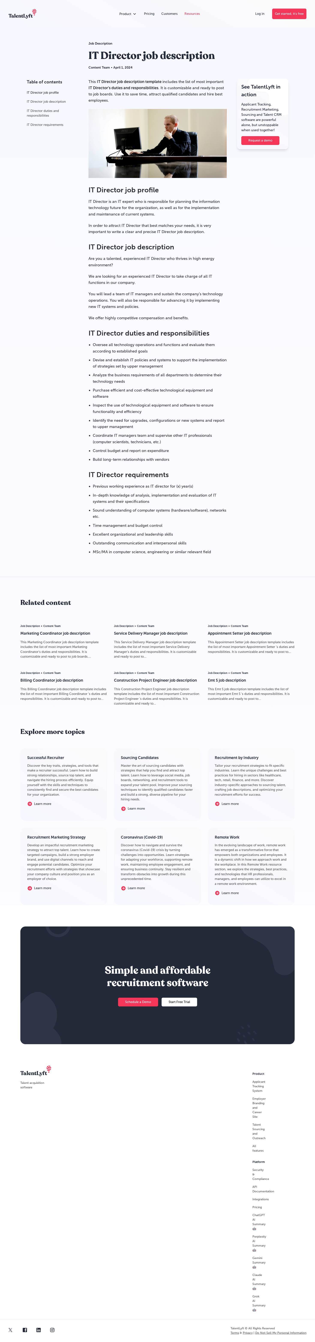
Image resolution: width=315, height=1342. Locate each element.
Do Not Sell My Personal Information (280, 1333)
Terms (235, 1333)
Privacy (248, 1333)
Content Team (99, 67)
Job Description (100, 43)
